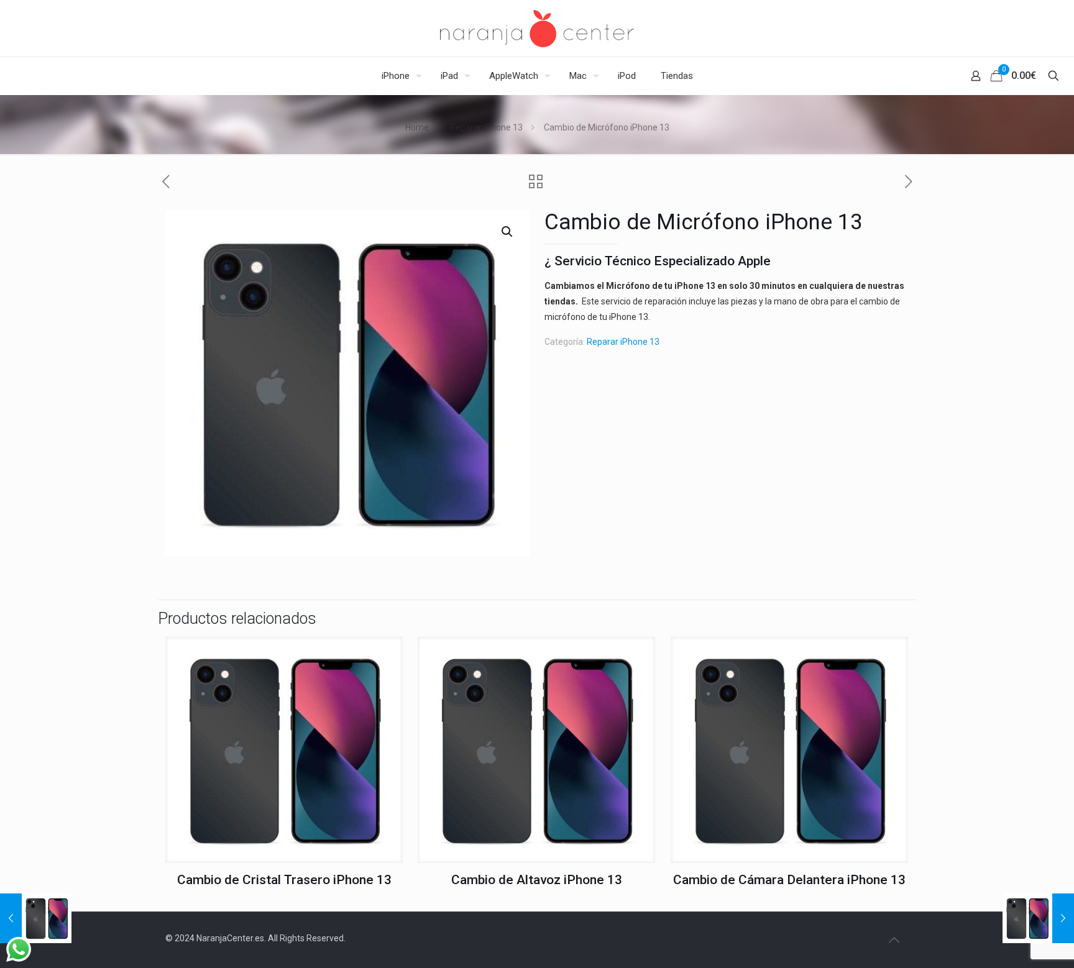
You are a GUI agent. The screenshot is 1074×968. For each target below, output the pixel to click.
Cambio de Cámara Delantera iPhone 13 (789, 879)
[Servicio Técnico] (537, 28)
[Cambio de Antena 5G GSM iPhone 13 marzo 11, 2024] (35, 918)
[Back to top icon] (894, 940)
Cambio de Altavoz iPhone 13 (536, 879)
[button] (507, 231)
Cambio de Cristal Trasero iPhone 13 (284, 879)
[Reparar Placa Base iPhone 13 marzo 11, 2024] (1038, 918)
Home (417, 127)
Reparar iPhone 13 (486, 127)
